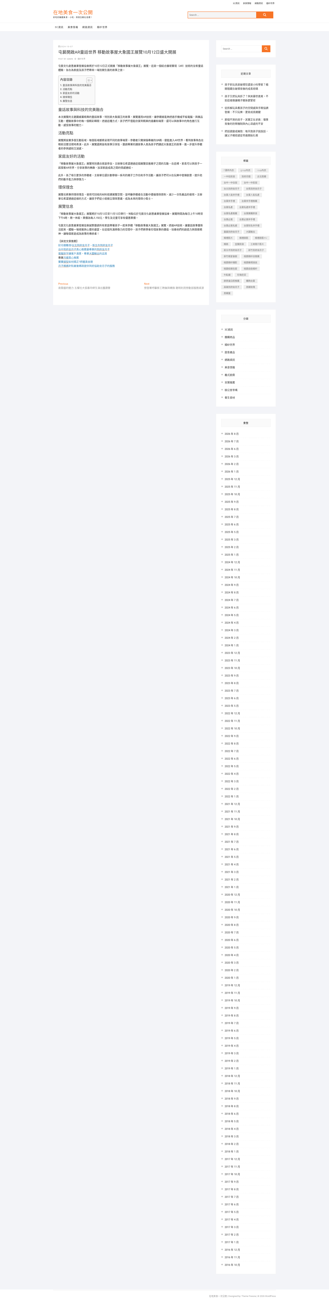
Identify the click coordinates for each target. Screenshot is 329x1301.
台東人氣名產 (252, 195)
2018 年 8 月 (232, 1106)
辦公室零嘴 (231, 390)
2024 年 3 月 (232, 630)
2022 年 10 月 (232, 728)
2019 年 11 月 (232, 993)
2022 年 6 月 (232, 758)
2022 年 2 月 (232, 789)
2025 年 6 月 (232, 524)
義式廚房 (230, 375)
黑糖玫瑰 (250, 287)
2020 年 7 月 (232, 932)
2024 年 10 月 (232, 577)
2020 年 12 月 (232, 894)
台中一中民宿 (250, 182)
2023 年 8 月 (232, 683)
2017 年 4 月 (232, 1219)
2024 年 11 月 (232, 569)
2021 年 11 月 (232, 811)
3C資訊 (236, 3)
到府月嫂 (246, 176)
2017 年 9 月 (232, 1181)
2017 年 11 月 (232, 1166)
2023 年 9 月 (232, 675)
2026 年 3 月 (232, 456)
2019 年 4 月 (232, 1045)
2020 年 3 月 (232, 962)
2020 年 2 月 (232, 970)
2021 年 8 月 (232, 834)
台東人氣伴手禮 (231, 195)
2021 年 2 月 (232, 879)
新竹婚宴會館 (230, 256)
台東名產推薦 (230, 213)
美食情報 (247, 3)
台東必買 (228, 219)
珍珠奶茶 (241, 275)
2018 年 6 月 (232, 1113)
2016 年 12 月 (232, 1249)
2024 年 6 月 (232, 607)
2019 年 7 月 (232, 1023)
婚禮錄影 (243, 238)
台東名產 (228, 207)
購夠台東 (250, 281)
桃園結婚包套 (230, 268)
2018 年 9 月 (232, 1098)
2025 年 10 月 (232, 494)
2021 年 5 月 (232, 857)
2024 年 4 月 (232, 622)
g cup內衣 (245, 170)
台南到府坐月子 (254, 188)
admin (69, 59)
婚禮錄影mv (261, 238)
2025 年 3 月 (232, 539)
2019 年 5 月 (232, 1038)
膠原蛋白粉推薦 (231, 281)
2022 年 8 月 (232, 743)
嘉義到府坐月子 (231, 231)
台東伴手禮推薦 (249, 201)
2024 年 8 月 (232, 592)
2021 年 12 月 (232, 804)
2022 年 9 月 (232, 736)
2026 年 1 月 (232, 471)
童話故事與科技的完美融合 (77, 85)
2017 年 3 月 (232, 1227)
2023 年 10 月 (232, 668)
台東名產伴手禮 (247, 207)
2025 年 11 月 (232, 486)
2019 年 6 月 (232, 1030)
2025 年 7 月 (232, 517)
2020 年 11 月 (232, 902)
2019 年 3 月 (232, 1053)
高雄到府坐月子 (231, 287)
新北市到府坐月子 (233, 250)
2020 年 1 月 (232, 977)
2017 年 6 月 (232, 1204)
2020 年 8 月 (232, 925)
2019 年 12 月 (232, 985)
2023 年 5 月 (232, 705)
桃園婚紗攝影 (230, 262)
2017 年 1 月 (232, 1242)
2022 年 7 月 (232, 751)
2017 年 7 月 (232, 1196)
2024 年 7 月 (232, 600)
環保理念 (67, 97)
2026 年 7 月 (232, 441)
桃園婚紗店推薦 (251, 256)
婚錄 (226, 244)
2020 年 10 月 (232, 909)
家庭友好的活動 (71, 93)
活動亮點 (67, 89)
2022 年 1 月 (232, 796)
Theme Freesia (248, 1296)
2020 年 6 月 (232, 940)
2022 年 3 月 (232, 781)
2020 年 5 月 (232, 947)
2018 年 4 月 (232, 1128)
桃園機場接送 (250, 262)
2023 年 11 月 (232, 660)
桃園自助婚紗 (250, 268)
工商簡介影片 (257, 244)
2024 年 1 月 (232, 645)
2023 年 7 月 (232, 690)
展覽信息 (67, 101)
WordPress (270, 1296)
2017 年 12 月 (232, 1159)
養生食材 (230, 397)
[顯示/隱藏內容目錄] (88, 80)
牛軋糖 (227, 275)
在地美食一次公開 (73, 12)
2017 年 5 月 (232, 1212)
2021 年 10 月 (232, 819)
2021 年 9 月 (232, 826)
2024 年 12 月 (232, 562)
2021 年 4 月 (232, 864)
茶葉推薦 (230, 382)
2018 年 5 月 (232, 1121)
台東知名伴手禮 (251, 225)
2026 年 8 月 (232, 433)
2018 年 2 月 (232, 1144)
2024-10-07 (66, 47)
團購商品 (230, 337)
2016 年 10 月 (232, 1264)
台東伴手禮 (229, 201)
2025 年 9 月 (232, 501)
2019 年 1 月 (232, 1068)
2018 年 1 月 (232, 1151)
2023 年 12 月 (232, 653)
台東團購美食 (250, 213)
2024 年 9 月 (232, 585)
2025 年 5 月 (232, 532)
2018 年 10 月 (232, 1091)
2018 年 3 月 (232, 1136)
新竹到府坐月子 (256, 250)
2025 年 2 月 (232, 547)
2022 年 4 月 (232, 773)
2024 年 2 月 (232, 637)
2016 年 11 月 (232, 1257)
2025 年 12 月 (232, 479)
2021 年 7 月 (232, 841)
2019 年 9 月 (232, 1008)
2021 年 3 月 (232, 872)
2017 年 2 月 (232, 1234)
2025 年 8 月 (232, 509)
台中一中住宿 (230, 182)
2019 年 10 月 (232, 1000)
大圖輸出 (250, 231)
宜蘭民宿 (239, 244)
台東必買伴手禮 (247, 219)
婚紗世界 (270, 3)
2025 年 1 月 (232, 554)
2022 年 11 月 (232, 721)
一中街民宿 (229, 176)
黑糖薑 (227, 293)
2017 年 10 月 (232, 1174)
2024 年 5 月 (232, 615)
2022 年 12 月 (232, 713)
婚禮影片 (228, 238)
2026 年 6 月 (232, 449)
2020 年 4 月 (232, 955)
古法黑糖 (261, 176)
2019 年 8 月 (232, 1015)
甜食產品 (230, 352)
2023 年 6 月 (232, 698)
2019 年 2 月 (232, 1061)
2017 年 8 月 (232, 1189)
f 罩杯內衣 (229, 170)
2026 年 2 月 (232, 464)
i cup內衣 (261, 170)
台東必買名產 (230, 225)
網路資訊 (259, 3)
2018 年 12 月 (232, 1076)
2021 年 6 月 (232, 849)
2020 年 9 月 (232, 917)
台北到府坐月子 (231, 188)
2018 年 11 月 (232, 1083)
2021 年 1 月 (232, 887)
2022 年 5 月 (232, 766)
